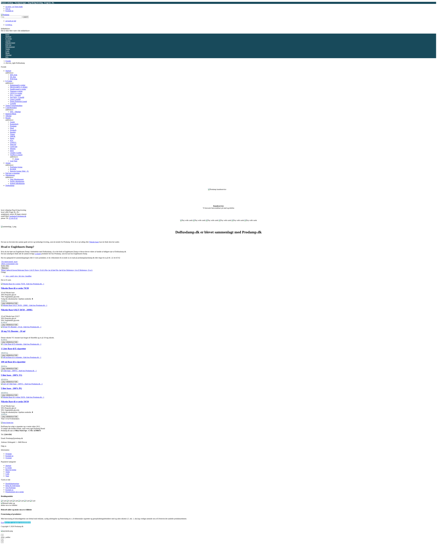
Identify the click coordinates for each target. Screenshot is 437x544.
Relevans (5, 268)
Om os (7, 9)
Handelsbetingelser (12, 484)
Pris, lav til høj (50, 270)
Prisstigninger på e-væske (14, 492)
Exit (2, 523)
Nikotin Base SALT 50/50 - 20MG (17, 310)
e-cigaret (38, 254)
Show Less (9, 264)
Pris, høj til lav (61, 270)
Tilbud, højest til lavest (9, 270)
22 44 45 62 (13, 218)
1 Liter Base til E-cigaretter (13, 348)
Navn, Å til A (40, 270)
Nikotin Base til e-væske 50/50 (15, 401)
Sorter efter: (5, 266)
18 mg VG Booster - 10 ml (13, 331)
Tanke (7, 472)
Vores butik (14, 7)
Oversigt (8, 458)
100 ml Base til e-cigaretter (13, 362)
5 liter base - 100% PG (11, 388)
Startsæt (8, 466)
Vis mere (9, 262)
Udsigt (3, 272)
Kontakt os (9, 11)
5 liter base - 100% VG (11, 375)
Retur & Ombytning (12, 486)
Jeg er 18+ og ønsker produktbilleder (17, 523)
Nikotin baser (94, 242)
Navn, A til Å (30, 270)
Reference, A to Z (73, 270)
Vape (7, 476)
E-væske (8, 468)
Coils (7, 474)
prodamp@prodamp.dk (17, 216)
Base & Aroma (10, 470)
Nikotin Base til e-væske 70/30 (15, 288)
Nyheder (8, 454)
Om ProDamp (10, 488)
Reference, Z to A (86, 270)
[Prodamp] (5, 15)
